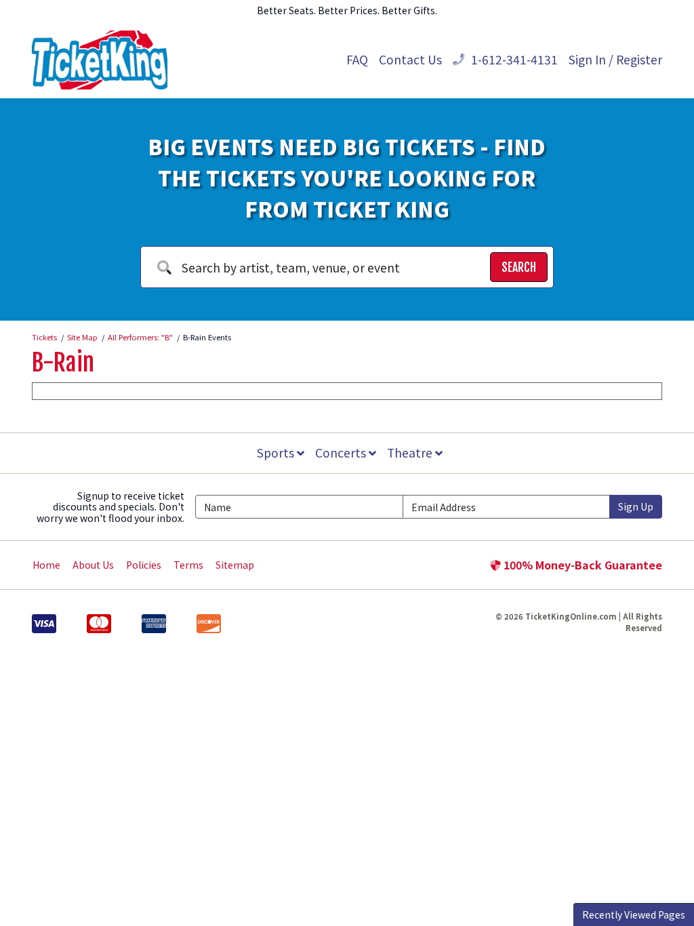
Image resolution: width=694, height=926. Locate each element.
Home (46, 564)
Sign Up (635, 506)
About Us (93, 564)
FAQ (357, 59)
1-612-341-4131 (513, 59)
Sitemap (235, 564)
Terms (188, 564)
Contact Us (410, 59)
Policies (143, 564)
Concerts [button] (342, 452)
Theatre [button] (411, 452)
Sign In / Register (615, 59)
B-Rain (63, 363)
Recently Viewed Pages (633, 914)
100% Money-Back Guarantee (581, 565)
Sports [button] (277, 452)
